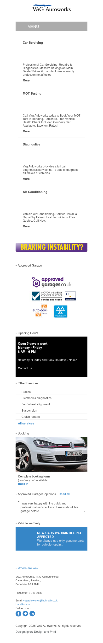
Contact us (25, 368)
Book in (23, 484)
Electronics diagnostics (37, 398)
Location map (23, 604)
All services (26, 423)
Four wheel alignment (36, 404)
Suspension (29, 410)
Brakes (26, 392)
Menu (33, 26)
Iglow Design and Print (41, 631)
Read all (64, 494)
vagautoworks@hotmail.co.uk (40, 600)
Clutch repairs (31, 416)
